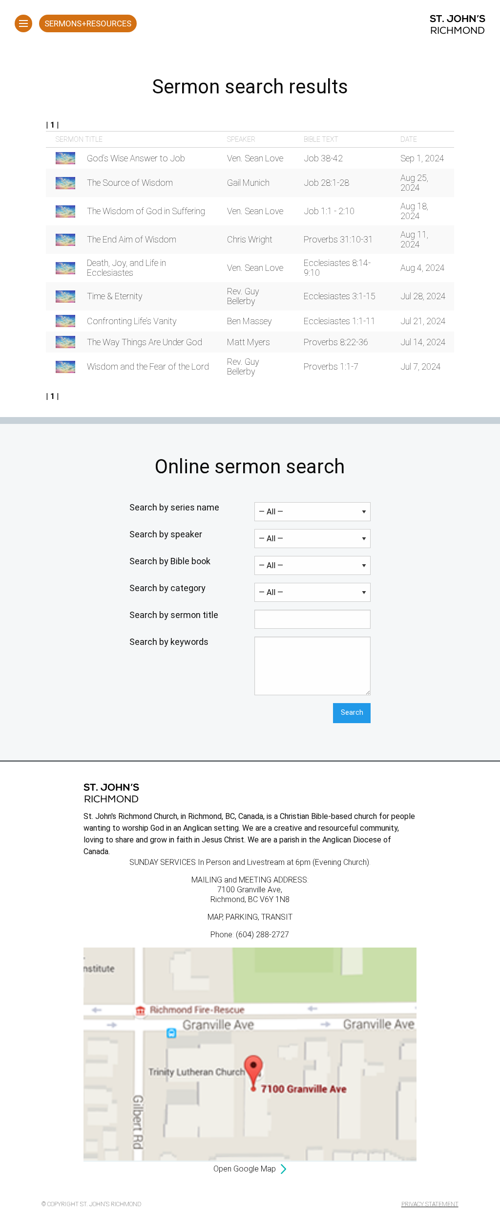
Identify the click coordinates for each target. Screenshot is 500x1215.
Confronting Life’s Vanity (132, 321)
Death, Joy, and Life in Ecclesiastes (126, 268)
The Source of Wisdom (130, 182)
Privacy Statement (429, 1204)
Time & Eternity (115, 296)
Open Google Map (244, 1168)
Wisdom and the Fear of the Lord (148, 366)
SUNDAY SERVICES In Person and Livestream (207, 862)
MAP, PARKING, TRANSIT (250, 917)
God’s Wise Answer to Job (136, 158)
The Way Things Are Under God (144, 342)
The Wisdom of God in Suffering (146, 211)
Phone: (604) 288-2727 (249, 934)
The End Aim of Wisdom (131, 239)
